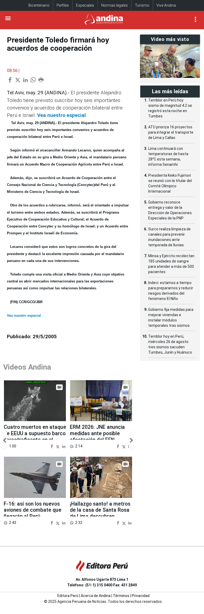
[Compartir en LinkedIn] (63, 446)
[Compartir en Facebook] (52, 446)
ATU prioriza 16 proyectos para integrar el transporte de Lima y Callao (170, 132)
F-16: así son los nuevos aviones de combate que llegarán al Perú (32, 510)
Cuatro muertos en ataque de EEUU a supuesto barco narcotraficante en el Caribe (35, 436)
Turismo (142, 5)
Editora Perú (67, 596)
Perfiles (63, 5)
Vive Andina (166, 5)
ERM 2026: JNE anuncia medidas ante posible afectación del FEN (97, 433)
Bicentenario (38, 5)
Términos (121, 596)
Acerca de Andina (95, 596)
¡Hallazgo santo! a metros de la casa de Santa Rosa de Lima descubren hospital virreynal (100, 513)
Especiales (85, 5)
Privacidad (141, 596)
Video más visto (170, 39)
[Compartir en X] (58, 446)
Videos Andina (27, 367)
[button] (4, 440)
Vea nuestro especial (61, 115)
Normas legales (114, 5)
